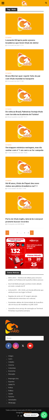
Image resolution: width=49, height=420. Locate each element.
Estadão (8, 37)
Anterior (7, 232)
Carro (10, 359)
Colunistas (12, 368)
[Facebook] (8, 346)
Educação (11, 374)
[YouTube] (30, 346)
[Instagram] (16, 346)
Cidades (11, 362)
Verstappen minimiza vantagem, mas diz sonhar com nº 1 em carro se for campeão (24, 148)
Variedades (12, 400)
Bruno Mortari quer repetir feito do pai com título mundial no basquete (22, 77)
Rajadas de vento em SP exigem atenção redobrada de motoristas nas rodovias (22, 297)
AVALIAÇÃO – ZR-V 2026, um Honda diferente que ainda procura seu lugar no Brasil (25, 291)
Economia (11, 371)
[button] (44, 415)
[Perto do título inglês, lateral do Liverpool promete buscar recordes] (24, 203)
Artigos (10, 356)
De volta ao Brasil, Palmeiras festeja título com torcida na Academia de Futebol (24, 113)
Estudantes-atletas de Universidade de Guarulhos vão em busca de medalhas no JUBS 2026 (25, 303)
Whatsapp (11, 403)
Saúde (10, 394)
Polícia (10, 388)
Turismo (11, 397)
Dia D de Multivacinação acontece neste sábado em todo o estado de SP (25, 285)
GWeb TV (11, 384)
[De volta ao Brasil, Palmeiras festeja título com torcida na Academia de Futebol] (24, 95)
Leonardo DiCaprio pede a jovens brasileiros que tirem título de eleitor (22, 41)
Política (10, 391)
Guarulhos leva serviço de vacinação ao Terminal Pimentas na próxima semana (25, 309)
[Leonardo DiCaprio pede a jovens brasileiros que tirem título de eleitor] (24, 24)
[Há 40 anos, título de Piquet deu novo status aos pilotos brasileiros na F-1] (24, 167)
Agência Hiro (27, 413)
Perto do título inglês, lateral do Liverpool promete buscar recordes (24, 220)
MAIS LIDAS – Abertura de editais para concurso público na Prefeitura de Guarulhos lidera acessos (25, 279)
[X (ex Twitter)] (23, 346)
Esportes (11, 382)
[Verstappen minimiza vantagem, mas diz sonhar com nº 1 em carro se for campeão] (24, 131)
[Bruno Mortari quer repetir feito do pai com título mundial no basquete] (24, 60)
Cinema (11, 365)
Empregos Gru (13, 379)
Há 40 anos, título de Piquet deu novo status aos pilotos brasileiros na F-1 (22, 184)
